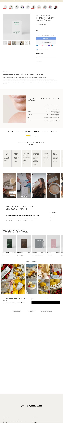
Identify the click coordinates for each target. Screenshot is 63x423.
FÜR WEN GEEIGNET (39, 56)
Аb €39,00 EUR (43, 252)
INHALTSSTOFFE (39, 61)
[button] (56, 3)
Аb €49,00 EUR (14, 252)
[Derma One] (5, 43)
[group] (31, 158)
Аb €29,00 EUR (29, 252)
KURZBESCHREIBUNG (39, 53)
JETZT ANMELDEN (45, 302)
